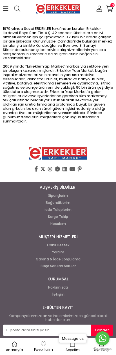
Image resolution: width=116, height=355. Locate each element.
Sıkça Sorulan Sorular (58, 266)
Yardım (58, 252)
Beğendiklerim (58, 203)
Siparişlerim (58, 196)
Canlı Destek (58, 245)
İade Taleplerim (58, 210)
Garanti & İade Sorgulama (58, 259)
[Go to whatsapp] (102, 338)
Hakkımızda (58, 287)
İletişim (58, 294)
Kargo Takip (58, 217)
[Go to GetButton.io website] (102, 349)
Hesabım (58, 224)
